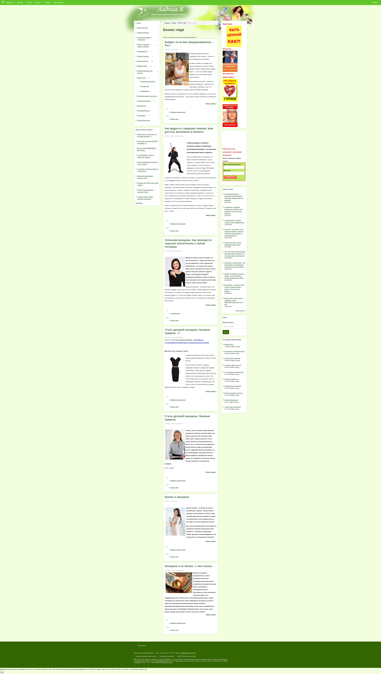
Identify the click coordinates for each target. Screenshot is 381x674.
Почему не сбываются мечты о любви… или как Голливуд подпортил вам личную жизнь (234, 276)
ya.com (193, 653)
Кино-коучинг (141, 106)
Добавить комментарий (177, 112)
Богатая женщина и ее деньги (147, 96)
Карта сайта (142, 645)
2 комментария (175, 313)
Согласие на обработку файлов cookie (39, 669)
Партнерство (145, 86)
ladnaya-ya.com (168, 662)
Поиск (226, 332)
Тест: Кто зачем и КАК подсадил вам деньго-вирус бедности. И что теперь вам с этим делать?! (234, 254)
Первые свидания (143, 32)
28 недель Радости (143, 110)
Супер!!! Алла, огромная (232, 358)
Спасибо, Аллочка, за (231, 379)
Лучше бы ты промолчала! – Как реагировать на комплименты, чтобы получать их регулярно (234, 265)
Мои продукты (58, 2)
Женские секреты (143, 56)
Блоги (29, 2)
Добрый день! (229, 344)
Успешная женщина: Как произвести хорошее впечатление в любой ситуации (188, 243)
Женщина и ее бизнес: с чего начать (188, 566)
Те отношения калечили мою (233, 372)
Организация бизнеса (148, 81)
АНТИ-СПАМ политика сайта (186, 656)
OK (2, 672)
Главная (167, 23)
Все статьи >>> (240, 310)
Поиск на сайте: (228, 322)
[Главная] (3, 2)
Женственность (142, 51)
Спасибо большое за (231, 400)
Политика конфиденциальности (146, 656)
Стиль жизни (141, 115)
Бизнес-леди (141, 78)
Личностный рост (142, 61)
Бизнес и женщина (177, 496)
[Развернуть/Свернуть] (157, 45)
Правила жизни (142, 66)
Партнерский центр (143, 120)
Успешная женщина (143, 101)
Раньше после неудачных (232, 386)
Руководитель (145, 91)
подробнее (139, 203)
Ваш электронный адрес (232, 164)
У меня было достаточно (232, 407)
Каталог (47, 2)
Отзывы (38, 2)
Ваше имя (227, 170)
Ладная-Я (10, 2)
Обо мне (20, 2)
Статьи (174, 23)
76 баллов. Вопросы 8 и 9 (232, 365)
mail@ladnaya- (186, 653)
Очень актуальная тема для (233, 393)
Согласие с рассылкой (166, 656)
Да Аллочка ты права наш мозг (234, 351)
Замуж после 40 (142, 28)
